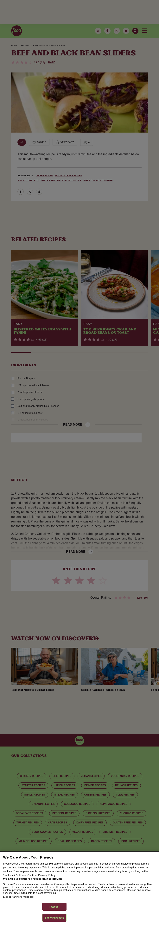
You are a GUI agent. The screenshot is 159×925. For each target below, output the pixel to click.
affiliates (34, 863)
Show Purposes (54, 917)
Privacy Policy (46, 875)
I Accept (54, 906)
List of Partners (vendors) (18, 896)
